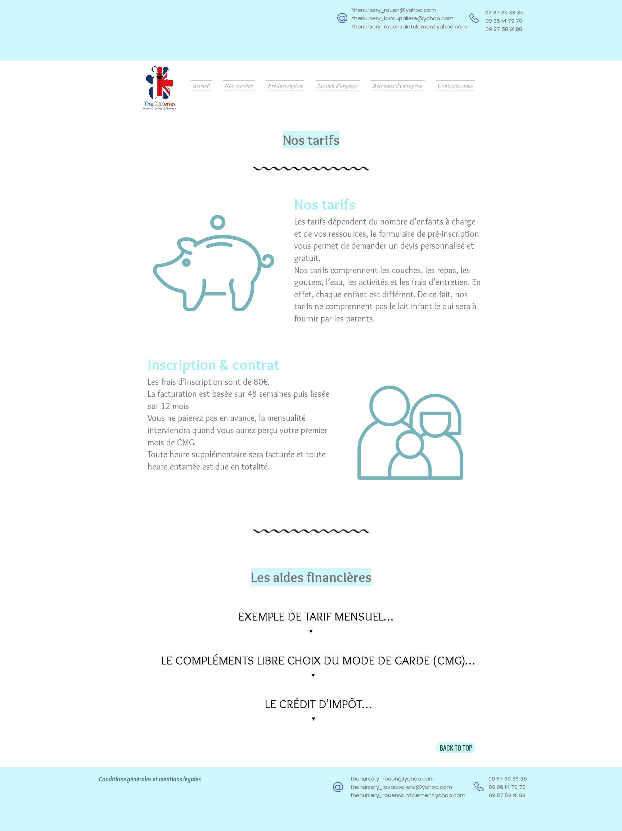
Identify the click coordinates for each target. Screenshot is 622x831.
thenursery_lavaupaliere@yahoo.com (403, 18)
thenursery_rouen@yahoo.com (394, 10)
